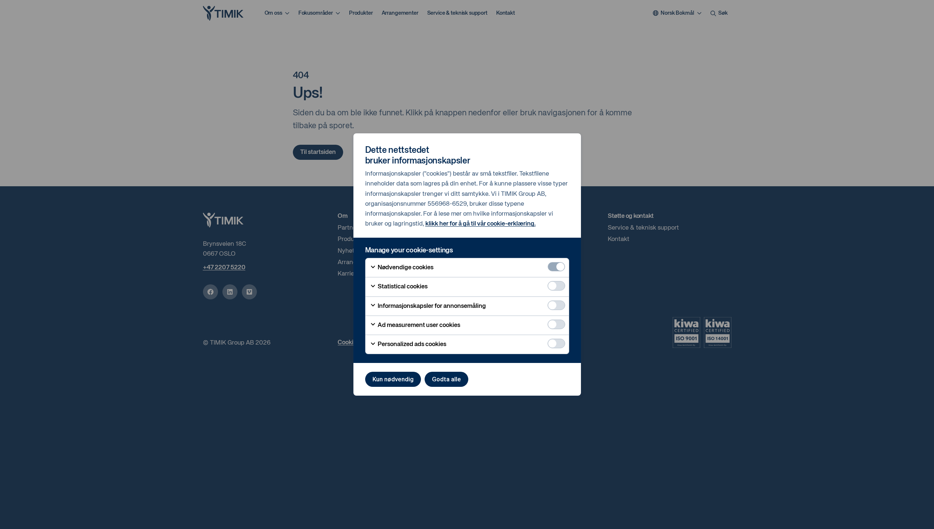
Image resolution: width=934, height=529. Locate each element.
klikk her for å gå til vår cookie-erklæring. (480, 224)
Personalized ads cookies (411, 344)
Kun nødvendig (393, 379)
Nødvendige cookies (405, 267)
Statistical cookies (402, 287)
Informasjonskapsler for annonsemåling (431, 306)
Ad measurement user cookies (418, 325)
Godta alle (446, 379)
